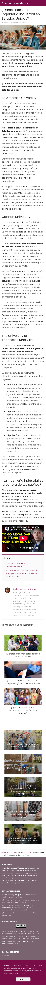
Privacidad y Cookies (10, 960)
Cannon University (14, 566)
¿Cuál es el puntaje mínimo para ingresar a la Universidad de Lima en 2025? (20, 901)
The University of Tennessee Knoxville (22, 570)
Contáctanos (7, 955)
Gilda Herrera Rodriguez (25, 589)
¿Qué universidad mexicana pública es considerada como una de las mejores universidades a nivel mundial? (18, 907)
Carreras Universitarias (15, 3)
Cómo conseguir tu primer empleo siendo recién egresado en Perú (19, 896)
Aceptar (23, 979)
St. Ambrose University (15, 563)
